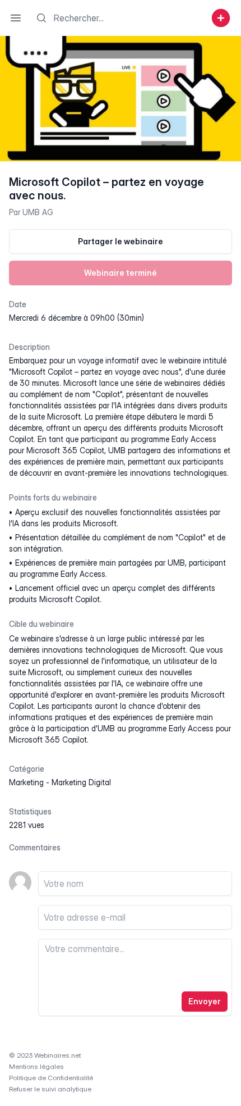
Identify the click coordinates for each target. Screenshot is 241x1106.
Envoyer (204, 1001)
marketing (26, 782)
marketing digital (81, 782)
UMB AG (37, 212)
